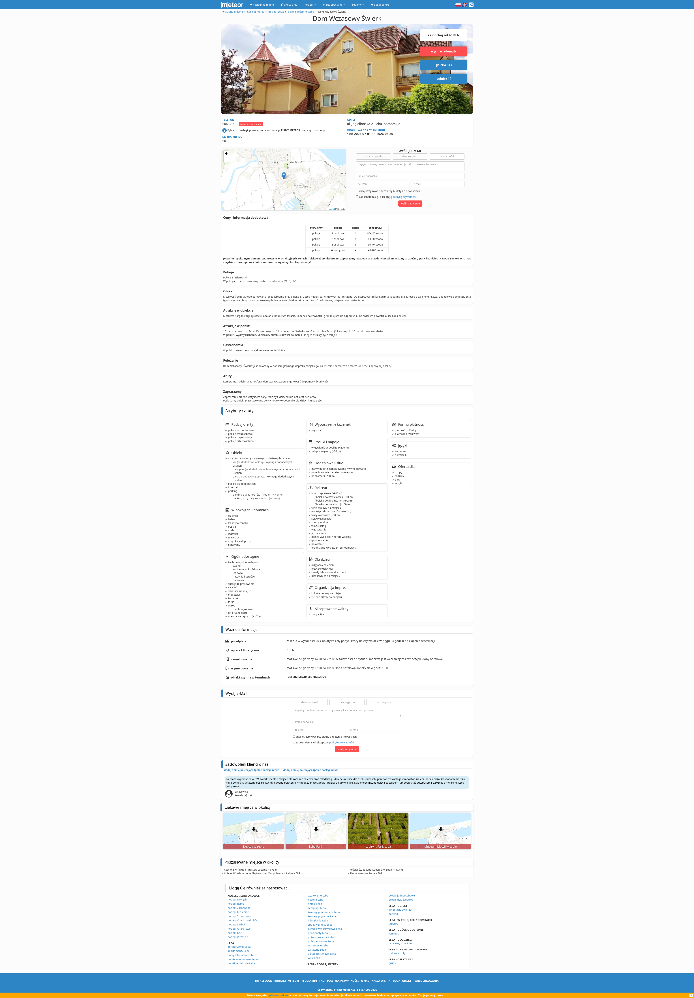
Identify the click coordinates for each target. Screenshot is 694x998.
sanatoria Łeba (317, 949)
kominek (394, 933)
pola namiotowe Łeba (321, 941)
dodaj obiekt (402, 980)
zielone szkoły (397, 953)
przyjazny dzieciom (400, 943)
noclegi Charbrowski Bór (242, 920)
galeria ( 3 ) (444, 65)
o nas (365, 980)
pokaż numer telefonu (251, 124)
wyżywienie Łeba (318, 895)
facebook (265, 980)
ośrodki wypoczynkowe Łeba (325, 929)
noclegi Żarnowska (239, 908)
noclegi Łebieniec (238, 912)
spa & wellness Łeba (320, 924)
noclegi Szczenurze (239, 916)
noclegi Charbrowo (239, 928)
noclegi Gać (235, 932)
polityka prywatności (343, 980)
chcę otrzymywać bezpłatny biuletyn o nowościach (389, 191)
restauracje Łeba (318, 945)
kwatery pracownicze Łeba (324, 912)
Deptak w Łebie (253, 847)
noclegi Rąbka (236, 903)
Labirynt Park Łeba (378, 847)
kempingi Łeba (317, 908)
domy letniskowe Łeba (241, 955)
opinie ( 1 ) (443, 79)
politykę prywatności (405, 196)
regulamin (309, 980)
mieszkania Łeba (318, 920)
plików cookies (278, 995)
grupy (392, 963)
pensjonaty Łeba (318, 933)
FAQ (322, 980)
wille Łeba (314, 958)
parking (393, 913)
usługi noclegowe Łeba (322, 953)
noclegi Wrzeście (238, 937)
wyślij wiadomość (444, 51)
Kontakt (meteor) (286, 980)
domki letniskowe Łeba (241, 963)
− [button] (226, 159)
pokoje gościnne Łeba (321, 937)
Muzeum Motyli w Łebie (440, 847)
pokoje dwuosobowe (401, 899)
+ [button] (226, 153)
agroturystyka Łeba (239, 946)
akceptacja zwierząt (400, 909)
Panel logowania (426, 980)
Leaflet (332, 208)
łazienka (394, 923)
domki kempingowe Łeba (243, 959)
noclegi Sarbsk (236, 924)
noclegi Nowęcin (238, 899)
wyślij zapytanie (410, 203)
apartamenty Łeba (239, 951)
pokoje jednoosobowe (402, 895)
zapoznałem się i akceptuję (387, 196)
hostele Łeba (315, 899)
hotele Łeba (315, 904)
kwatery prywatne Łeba (322, 916)
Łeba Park (316, 847)
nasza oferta (381, 980)
